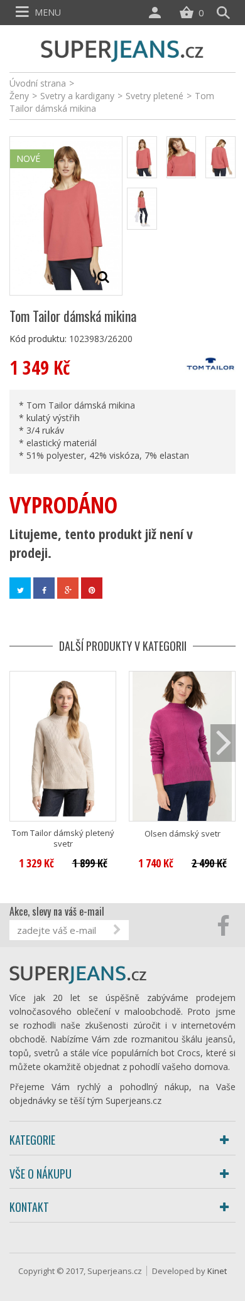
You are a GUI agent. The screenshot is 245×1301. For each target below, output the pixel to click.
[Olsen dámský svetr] (182, 746)
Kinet (217, 1271)
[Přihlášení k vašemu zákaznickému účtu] (157, 12)
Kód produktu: (38, 339)
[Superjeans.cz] (122, 49)
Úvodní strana (37, 83)
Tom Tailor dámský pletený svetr (63, 838)
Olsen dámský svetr (182, 833)
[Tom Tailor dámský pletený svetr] (62, 746)
